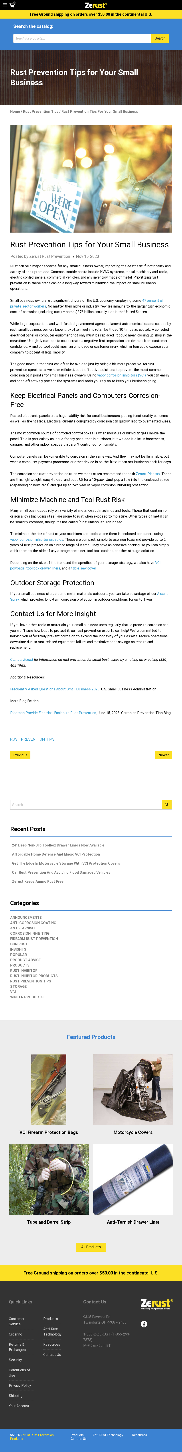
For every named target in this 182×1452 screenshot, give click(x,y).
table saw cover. (84, 568)
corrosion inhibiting (29, 933)
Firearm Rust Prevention (34, 939)
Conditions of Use (19, 1372)
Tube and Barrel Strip (49, 1222)
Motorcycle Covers (133, 1132)
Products (20, 965)
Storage (18, 986)
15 (86, 256)
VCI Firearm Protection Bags (49, 1132)
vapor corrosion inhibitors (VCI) (121, 375)
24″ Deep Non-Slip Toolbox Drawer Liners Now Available (58, 845)
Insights (18, 949)
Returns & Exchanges (17, 1347)
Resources (51, 1344)
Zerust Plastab (148, 474)
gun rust (19, 944)
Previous (20, 755)
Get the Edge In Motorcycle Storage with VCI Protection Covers (66, 863)
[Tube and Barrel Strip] (49, 1179)
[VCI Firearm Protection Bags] (49, 1089)
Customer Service (16, 1321)
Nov (79, 256)
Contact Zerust (21, 659)
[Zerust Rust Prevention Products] (96, 5)
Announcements (26, 917)
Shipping (15, 1396)
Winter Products (27, 997)
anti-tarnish (22, 928)
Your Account (19, 1406)
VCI (13, 992)
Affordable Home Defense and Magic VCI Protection (56, 854)
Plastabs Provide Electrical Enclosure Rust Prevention (53, 713)
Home (15, 111)
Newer (163, 755)
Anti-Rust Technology (52, 1331)
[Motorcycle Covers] (133, 1089)
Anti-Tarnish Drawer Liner (133, 1222)
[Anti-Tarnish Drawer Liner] (133, 1179)
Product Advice (25, 960)
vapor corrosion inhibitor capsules (36, 539)
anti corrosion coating (33, 923)
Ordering (15, 1334)
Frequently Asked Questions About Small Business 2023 (55, 689)
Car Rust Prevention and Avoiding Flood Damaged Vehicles (61, 872)
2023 (94, 256)
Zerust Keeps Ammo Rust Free (37, 881)
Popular (18, 955)
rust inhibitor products (34, 976)
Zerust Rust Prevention (49, 256)
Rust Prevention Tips (40, 111)
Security (15, 1360)
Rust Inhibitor (24, 971)
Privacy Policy (20, 1385)
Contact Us (52, 1355)
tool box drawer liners (43, 568)
